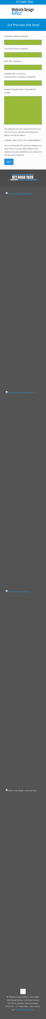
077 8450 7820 (24, 1)
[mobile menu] (42, 10)
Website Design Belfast (24, 1010)
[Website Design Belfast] (23, 11)
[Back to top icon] (23, 991)
